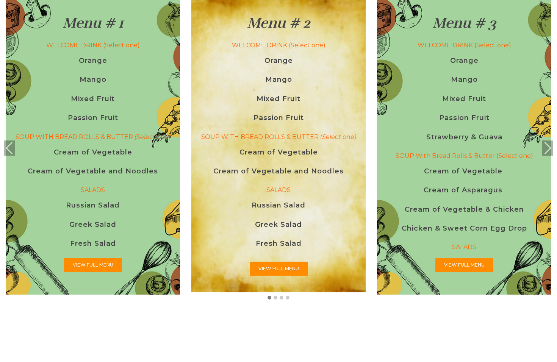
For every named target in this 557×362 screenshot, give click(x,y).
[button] (269, 298)
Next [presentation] (547, 147)
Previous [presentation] (9, 147)
